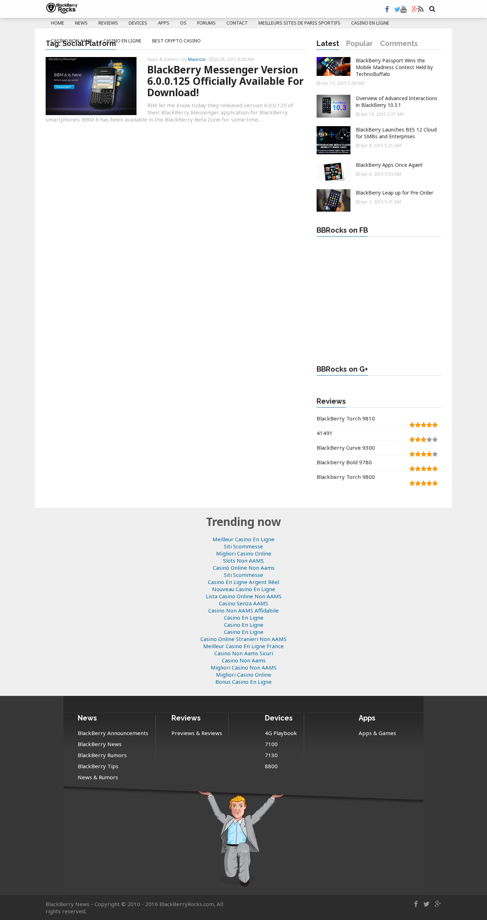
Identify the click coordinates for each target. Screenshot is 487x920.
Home (57, 23)
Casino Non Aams (72, 40)
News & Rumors (98, 777)
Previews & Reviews (196, 732)
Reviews (108, 23)
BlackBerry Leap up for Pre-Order (394, 192)
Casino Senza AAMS (243, 603)
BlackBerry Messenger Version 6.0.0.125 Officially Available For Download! (225, 81)
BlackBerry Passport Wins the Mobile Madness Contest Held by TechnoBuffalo (394, 67)
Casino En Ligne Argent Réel (243, 581)
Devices (138, 23)
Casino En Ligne (370, 23)
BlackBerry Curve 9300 (346, 447)
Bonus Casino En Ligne (243, 681)
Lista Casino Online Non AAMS (244, 596)
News (81, 23)
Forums (206, 23)
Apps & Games (162, 59)
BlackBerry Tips (98, 766)
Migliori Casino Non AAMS (244, 667)
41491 (325, 432)
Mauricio (197, 59)
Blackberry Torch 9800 (346, 476)
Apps (163, 23)
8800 (271, 766)
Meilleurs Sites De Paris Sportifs (299, 23)
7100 (271, 744)
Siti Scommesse (243, 546)
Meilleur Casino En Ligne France (243, 646)
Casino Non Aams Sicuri (243, 653)
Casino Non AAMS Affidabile (243, 610)
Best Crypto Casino (176, 40)
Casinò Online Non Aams (244, 567)
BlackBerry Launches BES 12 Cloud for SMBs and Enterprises (396, 133)
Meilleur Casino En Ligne (243, 539)
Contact (237, 23)
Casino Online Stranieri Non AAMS (243, 638)
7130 (271, 755)
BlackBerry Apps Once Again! (389, 164)
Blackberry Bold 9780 (344, 462)
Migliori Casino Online (243, 553)
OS (183, 23)
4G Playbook (281, 732)
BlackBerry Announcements (113, 732)
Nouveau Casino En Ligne (243, 589)
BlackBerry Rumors (102, 755)
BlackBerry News (100, 744)
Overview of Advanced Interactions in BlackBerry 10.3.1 (396, 101)
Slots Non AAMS (243, 560)
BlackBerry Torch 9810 (346, 418)
